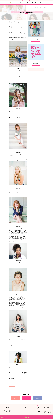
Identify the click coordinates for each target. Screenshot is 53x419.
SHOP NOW (35, 65)
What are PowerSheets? (47, 412)
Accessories (26, 4)
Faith (34, 4)
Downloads (31, 2)
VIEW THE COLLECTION (35, 41)
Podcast (15, 398)
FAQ (37, 410)
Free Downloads (7, 410)
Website (17, 70)
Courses (7, 409)
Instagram (19, 70)
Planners (23, 4)
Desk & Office (31, 4)
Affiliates (38, 408)
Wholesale (38, 413)
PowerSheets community (20, 21)
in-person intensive (19, 372)
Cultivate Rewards (46, 407)
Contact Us (38, 407)
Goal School (26, 398)
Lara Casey (20, 29)
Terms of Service (39, 412)
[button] (41, 2)
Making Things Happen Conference (18, 24)
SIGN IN (36, 2)
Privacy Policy (39, 411)
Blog (28, 2)
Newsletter (45, 410)
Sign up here (20, 373)
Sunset (14, 4)
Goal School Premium (7, 411)
